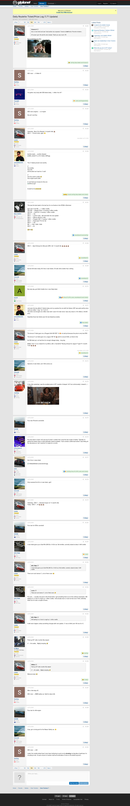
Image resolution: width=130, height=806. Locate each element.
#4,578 (87, 479)
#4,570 (87, 286)
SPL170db (34, 566)
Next (48, 22)
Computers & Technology (100, 27)
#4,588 (87, 707)
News (35, 3)
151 (25, 22)
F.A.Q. (58, 799)
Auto (72, 796)
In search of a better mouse (102, 25)
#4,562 (87, 70)
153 (32, 22)
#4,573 (87, 361)
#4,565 (87, 128)
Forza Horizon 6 (97, 33)
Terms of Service (66, 799)
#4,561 (87, 26)
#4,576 (87, 436)
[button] (45, 3)
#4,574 (87, 381)
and (81, 100)
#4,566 (87, 151)
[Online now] (19, 161)
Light (58, 796)
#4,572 (87, 330)
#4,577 (87, 457)
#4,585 (87, 637)
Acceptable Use (78, 799)
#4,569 (87, 265)
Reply (86, 66)
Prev (16, 22)
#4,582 (87, 562)
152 (28, 22)
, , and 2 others (78, 194)
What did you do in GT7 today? (103, 48)
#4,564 (87, 108)
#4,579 (87, 500)
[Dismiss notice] (115, 11)
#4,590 (87, 747)
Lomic (33, 590)
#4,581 (87, 541)
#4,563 (87, 89)
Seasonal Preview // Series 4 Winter (104, 30)
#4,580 (87, 522)
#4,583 (87, 587)
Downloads (51, 3)
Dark (65, 796)
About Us (51, 799)
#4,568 (87, 243)
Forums (42, 3)
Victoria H (34, 29)
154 (35, 22)
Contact (44, 799)
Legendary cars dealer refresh (102, 35)
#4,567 (87, 202)
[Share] (83, 26)
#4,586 (87, 661)
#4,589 (87, 726)
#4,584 (87, 613)
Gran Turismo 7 (97, 38)
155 (39, 22)
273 (45, 22)
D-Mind (33, 664)
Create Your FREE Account (64, 12)
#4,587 (87, 687)
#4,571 (87, 305)
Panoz (16, 19)
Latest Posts (96, 22)
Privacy (87, 799)
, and (79, 62)
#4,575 (87, 417)
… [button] (21, 22)
